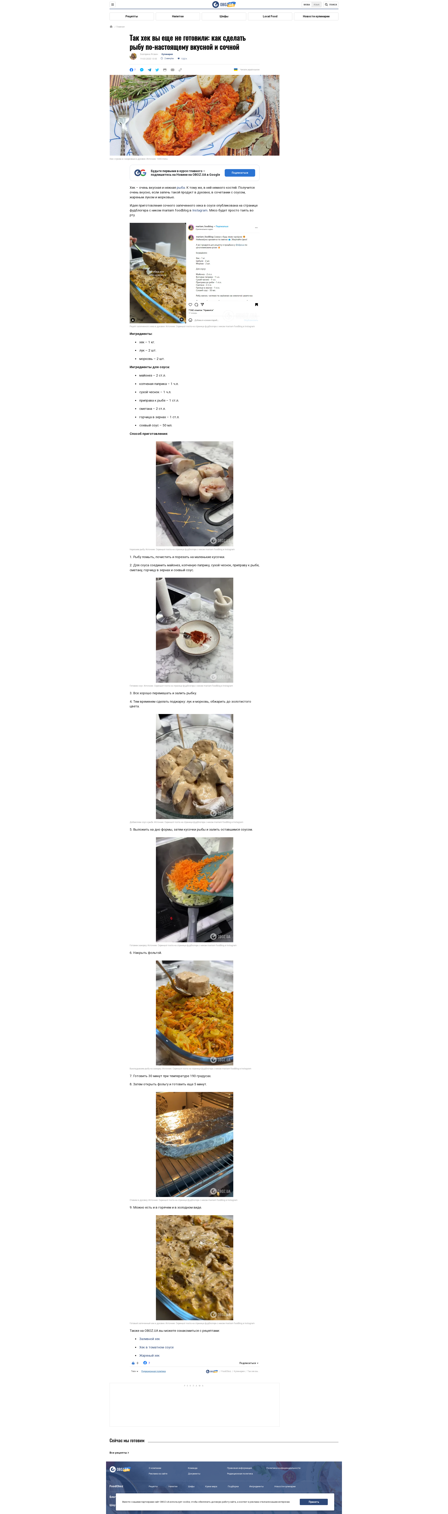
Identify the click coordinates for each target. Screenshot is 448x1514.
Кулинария (167, 54)
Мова (307, 5)
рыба (181, 188)
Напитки (178, 16)
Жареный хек (149, 1355)
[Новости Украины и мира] (212, 1371)
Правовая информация (239, 1468)
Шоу (112, 1505)
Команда (192, 1468)
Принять (314, 1502)
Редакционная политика (153, 1371)
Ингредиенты (256, 1486)
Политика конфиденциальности (283, 1468)
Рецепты (131, 16)
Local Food (270, 16)
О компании (155, 1468)
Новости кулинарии (316, 16)
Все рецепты (118, 1452)
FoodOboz (226, 1371)
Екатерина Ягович (149, 54)
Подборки (233, 1486)
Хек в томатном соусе (156, 1347)
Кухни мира (211, 1486)
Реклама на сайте (158, 1473)
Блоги (114, 1497)
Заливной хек (149, 1339)
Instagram (200, 210)
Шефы (224, 16)
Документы (194, 1473)
